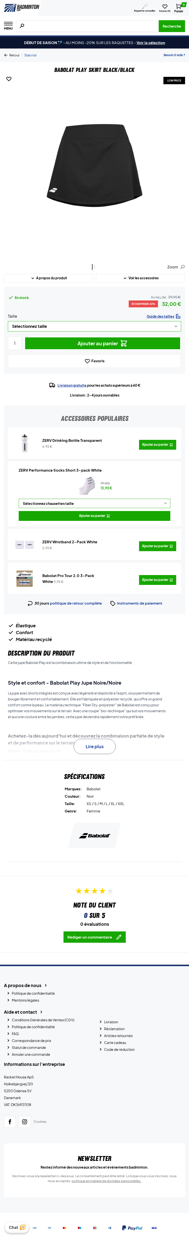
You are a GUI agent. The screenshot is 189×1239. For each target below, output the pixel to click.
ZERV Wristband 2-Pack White (69, 541)
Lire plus (95, 746)
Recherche (172, 26)
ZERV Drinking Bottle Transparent (72, 440)
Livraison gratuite (72, 385)
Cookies (40, 1121)
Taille (12, 316)
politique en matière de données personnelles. (107, 1181)
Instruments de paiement (139, 603)
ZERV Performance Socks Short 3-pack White (60, 470)
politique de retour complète (76, 603)
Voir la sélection (151, 42)
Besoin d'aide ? (174, 55)
